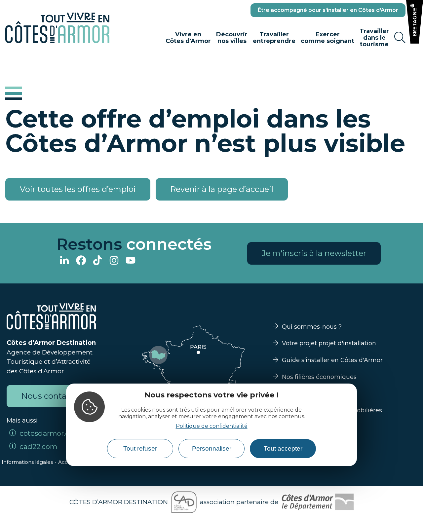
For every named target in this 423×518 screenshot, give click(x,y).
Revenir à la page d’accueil (221, 189)
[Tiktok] (97, 261)
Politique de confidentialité (212, 426)
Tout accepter (283, 448)
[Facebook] (81, 261)
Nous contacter (51, 396)
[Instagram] (114, 261)
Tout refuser (140, 448)
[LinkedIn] (64, 261)
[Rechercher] (399, 37)
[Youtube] (130, 261)
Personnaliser (211, 448)
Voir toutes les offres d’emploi (78, 189)
